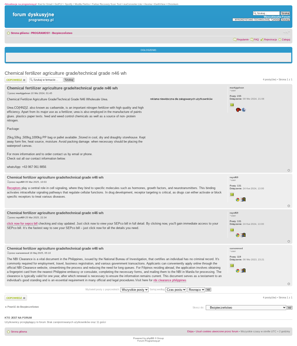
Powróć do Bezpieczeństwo (23, 306)
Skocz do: (198, 307)
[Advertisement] (185, 131)
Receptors (14, 188)
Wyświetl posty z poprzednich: (102, 289)
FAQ (256, 39)
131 (235, 185)
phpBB (150, 338)
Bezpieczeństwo (62, 33)
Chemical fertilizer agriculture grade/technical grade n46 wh (65, 73)
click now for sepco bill (22, 223)
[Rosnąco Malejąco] (199, 289)
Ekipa (190, 331)
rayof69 (20, 182)
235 (235, 96)
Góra (288, 170)
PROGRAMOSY (40, 33)
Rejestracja (270, 39)
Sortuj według (157, 289)
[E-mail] (232, 105)
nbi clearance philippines (169, 280)
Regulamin (243, 39)
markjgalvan (23, 93)
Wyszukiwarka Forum (277, 16)
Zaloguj (286, 39)
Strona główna (20, 33)
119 (235, 256)
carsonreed (22, 253)
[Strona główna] (32, 12)
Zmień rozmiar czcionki (286, 32)
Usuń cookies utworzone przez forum (217, 331)
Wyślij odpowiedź (14, 78)
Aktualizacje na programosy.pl (20, 4)
